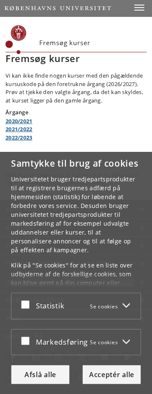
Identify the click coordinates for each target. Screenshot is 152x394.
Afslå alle (40, 374)
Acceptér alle (111, 374)
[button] (139, 7)
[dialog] (76, 273)
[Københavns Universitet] (58, 8)
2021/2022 (19, 129)
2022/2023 (19, 137)
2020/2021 (19, 121)
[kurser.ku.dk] (16, 39)
